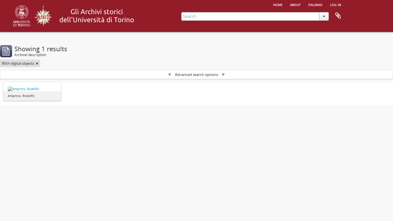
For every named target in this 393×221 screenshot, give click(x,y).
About (295, 4)
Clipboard (338, 16)
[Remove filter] (37, 63)
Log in (335, 4)
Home (278, 4)
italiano (315, 4)
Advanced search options (196, 74)
